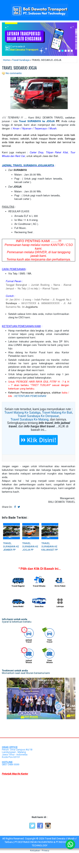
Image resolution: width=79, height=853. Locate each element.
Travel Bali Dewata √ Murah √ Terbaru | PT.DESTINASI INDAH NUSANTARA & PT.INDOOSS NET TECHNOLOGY (41, 842)
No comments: (14, 73)
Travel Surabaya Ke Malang (30, 419)
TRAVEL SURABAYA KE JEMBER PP (11, 546)
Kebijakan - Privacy (39, 850)
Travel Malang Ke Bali (57, 412)
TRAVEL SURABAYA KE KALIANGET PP (49, 546)
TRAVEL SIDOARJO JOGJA (19, 68)
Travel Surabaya (21, 60)
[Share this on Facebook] (15, 506)
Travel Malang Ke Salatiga (22, 412)
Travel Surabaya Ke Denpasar (38, 416)
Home (6, 60)
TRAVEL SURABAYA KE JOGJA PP (30, 546)
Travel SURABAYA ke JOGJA (36, 121)
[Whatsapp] (70, 844)
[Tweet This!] (19, 506)
